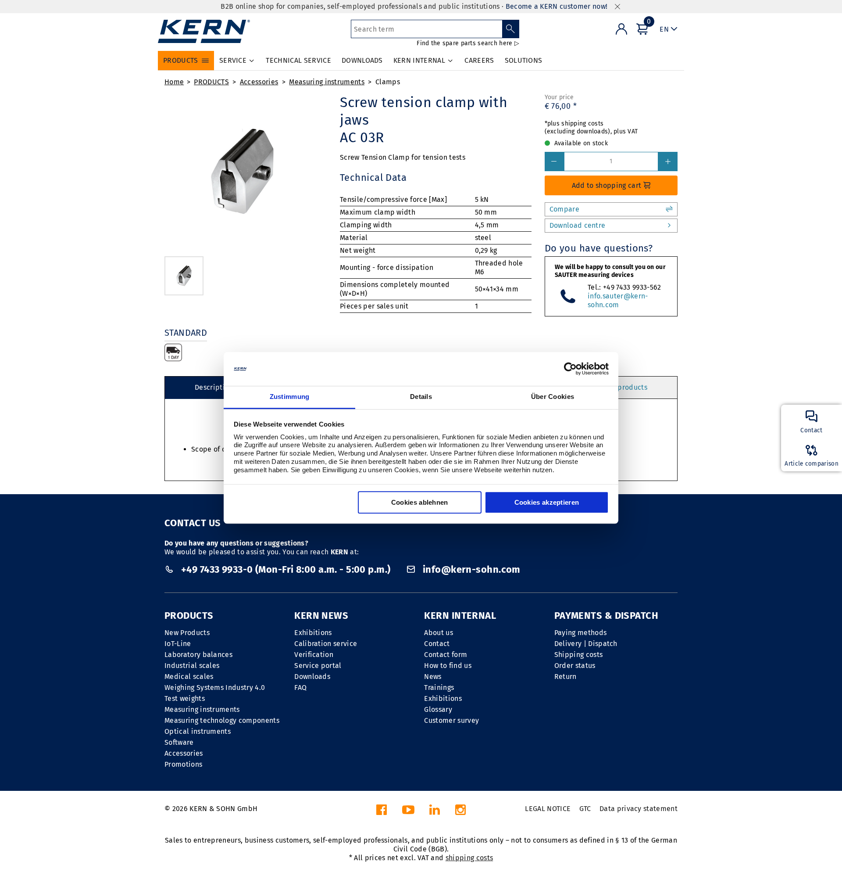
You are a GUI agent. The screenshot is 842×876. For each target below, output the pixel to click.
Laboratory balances (198, 654)
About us (438, 632)
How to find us (447, 665)
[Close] (617, 7)
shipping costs (469, 858)
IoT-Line (177, 643)
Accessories (259, 82)
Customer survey (451, 720)
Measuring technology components (221, 720)
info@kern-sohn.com (470, 569)
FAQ (300, 687)
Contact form (445, 654)
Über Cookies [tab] (552, 396)
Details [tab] (421, 396)
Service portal (317, 665)
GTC (585, 808)
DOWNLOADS (362, 60)
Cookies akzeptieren (546, 502)
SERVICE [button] (232, 60)
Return (565, 676)
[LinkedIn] (434, 812)
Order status (575, 665)
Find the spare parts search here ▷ (468, 43)
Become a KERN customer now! (557, 6)
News (432, 676)
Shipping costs (578, 654)
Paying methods (580, 632)
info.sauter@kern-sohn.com (618, 300)
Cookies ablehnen (419, 502)
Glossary (438, 709)
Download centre (577, 225)
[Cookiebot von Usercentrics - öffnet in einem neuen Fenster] (570, 369)
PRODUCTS (211, 82)
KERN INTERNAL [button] (419, 60)
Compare (564, 209)
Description (214, 387)
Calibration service (325, 643)
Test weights (184, 698)
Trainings (439, 687)
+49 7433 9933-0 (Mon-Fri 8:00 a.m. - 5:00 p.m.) (285, 569)
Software (179, 742)
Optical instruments (197, 731)
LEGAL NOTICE (548, 808)
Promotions (183, 764)
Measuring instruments (326, 82)
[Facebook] (381, 812)
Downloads (312, 676)
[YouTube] (408, 812)
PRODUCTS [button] (180, 60)
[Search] (510, 29)
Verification (313, 654)
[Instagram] (460, 812)
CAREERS (479, 60)
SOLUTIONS (523, 60)
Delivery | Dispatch (585, 643)
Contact (437, 643)
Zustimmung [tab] (290, 396)
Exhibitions (313, 632)
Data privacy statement (638, 808)
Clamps (387, 82)
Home (174, 82)
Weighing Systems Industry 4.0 (214, 687)
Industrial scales (191, 665)
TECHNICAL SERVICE (298, 60)
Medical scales (188, 676)
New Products (187, 632)
